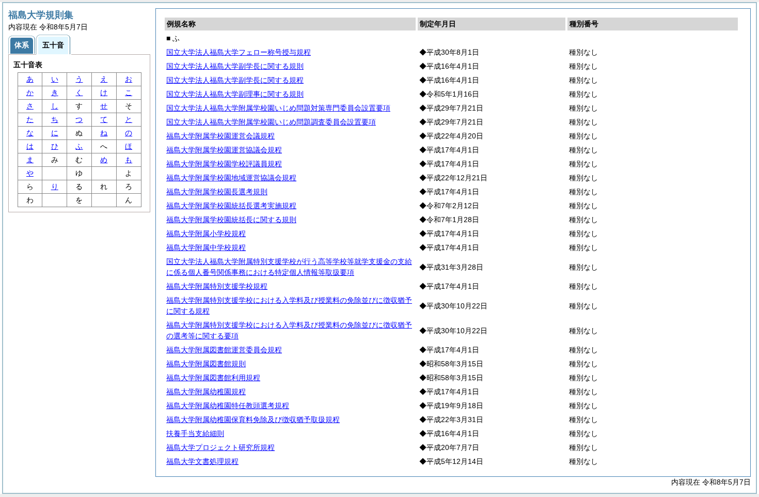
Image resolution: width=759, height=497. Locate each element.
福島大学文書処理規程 (202, 461)
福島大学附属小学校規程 (206, 233)
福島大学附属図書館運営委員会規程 (224, 350)
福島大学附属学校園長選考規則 (216, 192)
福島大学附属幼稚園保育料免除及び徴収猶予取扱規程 (253, 419)
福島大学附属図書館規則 (206, 364)
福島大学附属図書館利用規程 (213, 378)
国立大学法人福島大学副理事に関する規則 (235, 94)
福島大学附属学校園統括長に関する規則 (231, 219)
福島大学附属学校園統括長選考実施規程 (231, 205)
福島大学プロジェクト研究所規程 (220, 447)
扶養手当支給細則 (195, 433)
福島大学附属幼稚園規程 (206, 391)
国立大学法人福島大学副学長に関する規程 (235, 80)
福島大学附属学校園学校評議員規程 (224, 164)
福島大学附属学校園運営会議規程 (220, 136)
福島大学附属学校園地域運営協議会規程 (231, 178)
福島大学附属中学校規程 (206, 247)
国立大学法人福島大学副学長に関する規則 (235, 66)
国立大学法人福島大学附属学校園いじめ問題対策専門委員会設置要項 (278, 108)
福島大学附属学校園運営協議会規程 (224, 150)
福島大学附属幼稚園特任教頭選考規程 (227, 405)
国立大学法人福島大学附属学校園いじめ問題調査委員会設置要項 (271, 122)
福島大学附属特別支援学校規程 (216, 286)
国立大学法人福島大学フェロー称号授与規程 (238, 52)
